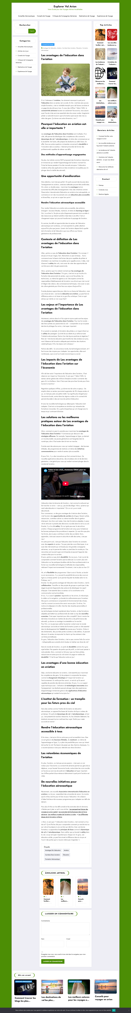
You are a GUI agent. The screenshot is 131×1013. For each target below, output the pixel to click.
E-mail (68, 939)
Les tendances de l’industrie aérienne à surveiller (100, 63)
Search (32, 31)
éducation (79, 48)
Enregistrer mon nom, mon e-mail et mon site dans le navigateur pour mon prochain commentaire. (63, 955)
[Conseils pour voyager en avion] (82, 887)
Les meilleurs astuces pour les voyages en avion (64, 900)
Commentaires (45, 921)
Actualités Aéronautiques (26, 16)
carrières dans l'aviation (68, 48)
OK (114, 1010)
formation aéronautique (52, 859)
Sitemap (101, 185)
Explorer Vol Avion (65, 6)
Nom (42, 939)
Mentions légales (104, 194)
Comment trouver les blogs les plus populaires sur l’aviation (112, 82)
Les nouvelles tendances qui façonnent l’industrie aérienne (112, 44)
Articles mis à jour (23, 51)
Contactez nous (103, 190)
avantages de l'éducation (49, 48)
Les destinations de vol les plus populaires (100, 102)
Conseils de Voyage (43, 16)
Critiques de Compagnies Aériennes (65, 16)
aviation (59, 48)
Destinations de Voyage (87, 16)
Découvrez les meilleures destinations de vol (100, 82)
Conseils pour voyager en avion (82, 900)
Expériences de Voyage (105, 16)
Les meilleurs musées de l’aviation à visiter (62, 814)
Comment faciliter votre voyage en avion (47, 900)
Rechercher (25, 25)
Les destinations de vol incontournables (112, 121)
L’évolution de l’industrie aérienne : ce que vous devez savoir (112, 63)
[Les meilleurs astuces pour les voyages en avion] (65, 887)
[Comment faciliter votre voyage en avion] (48, 887)
